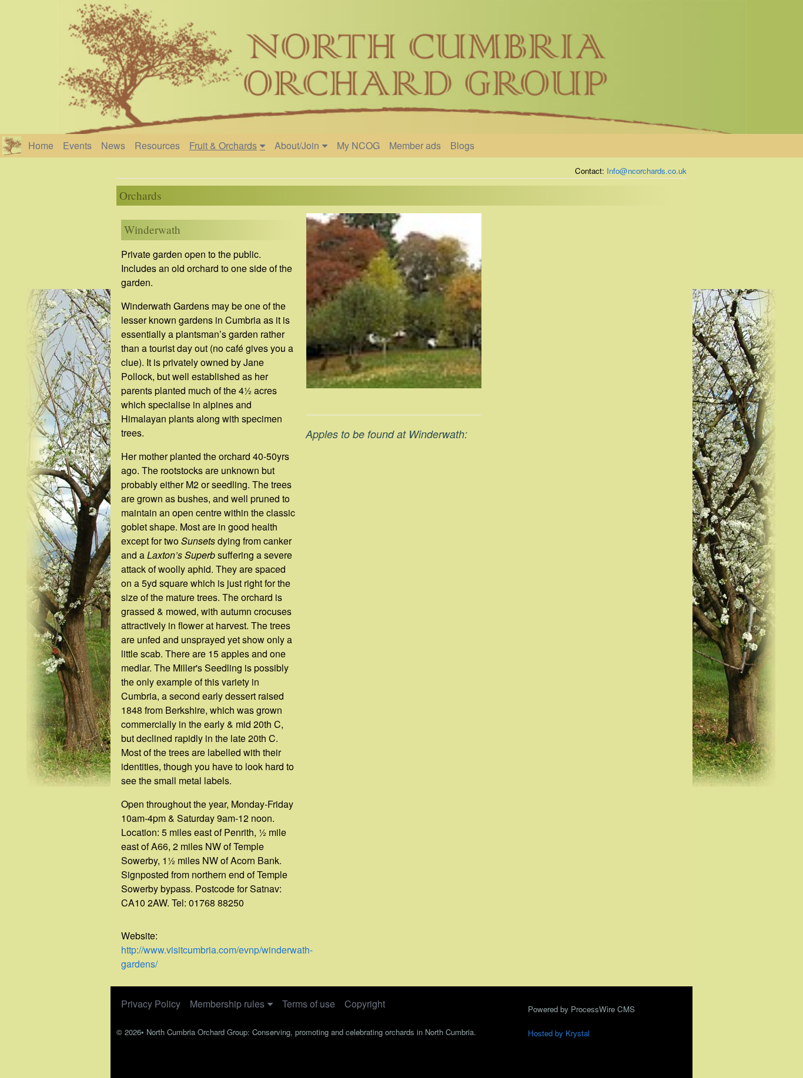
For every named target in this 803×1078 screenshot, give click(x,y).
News (113, 145)
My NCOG (358, 145)
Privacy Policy (150, 1003)
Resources (157, 145)
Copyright (364, 1003)
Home (40, 145)
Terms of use (308, 1003)
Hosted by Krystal (559, 1033)
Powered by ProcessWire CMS (581, 1009)
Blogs (462, 145)
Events (77, 145)
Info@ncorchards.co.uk (647, 170)
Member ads (415, 145)
